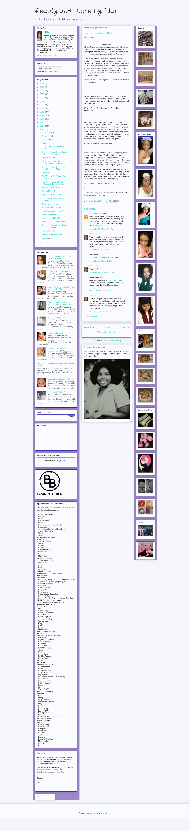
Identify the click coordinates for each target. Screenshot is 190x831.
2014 (42, 126)
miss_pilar (105, 52)
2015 (42, 122)
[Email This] (107, 201)
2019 (42, 108)
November (46, 136)
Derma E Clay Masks (56, 348)
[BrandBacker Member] (50, 496)
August (45, 239)
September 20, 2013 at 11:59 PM (101, 261)
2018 (42, 112)
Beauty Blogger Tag (50, 204)
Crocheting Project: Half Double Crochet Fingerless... (54, 153)
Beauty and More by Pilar (76, 11)
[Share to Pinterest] (117, 201)
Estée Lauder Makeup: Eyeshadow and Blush (52, 162)
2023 (42, 94)
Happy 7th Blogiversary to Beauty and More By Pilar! (61, 288)
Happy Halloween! (55, 333)
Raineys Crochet (96, 213)
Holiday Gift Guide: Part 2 (58, 392)
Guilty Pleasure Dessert (51, 207)
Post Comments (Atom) (112, 341)
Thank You (46, 173)
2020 (42, 105)
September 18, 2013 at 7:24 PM (101, 229)
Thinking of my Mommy (94, 347)
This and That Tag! (49, 191)
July (44, 242)
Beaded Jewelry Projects (52, 234)
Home (107, 327)
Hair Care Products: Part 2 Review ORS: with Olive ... (53, 183)
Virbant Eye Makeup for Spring (60, 379)
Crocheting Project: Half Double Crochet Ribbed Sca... (54, 226)
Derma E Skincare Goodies (59, 271)
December (46, 133)
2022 (42, 98)
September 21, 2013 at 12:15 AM (101, 272)
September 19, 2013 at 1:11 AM (101, 250)
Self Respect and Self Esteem (54, 221)
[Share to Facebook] (114, 201)
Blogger (108, 813)
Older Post (125, 327)
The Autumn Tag (48, 158)
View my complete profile (47, 55)
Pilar (91, 234)
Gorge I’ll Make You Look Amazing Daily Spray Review (59, 303)
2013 (42, 129)
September (47, 143)
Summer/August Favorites (52, 214)
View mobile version (106, 332)
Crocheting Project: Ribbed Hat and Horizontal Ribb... (54, 168)
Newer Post (89, 327)
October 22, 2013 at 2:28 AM (100, 291)
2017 (42, 115)
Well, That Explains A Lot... (59, 318)
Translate (56, 72)
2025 (42, 87)
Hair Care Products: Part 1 (52, 188)
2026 (42, 83)
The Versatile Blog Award (52, 195)
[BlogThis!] (110, 201)
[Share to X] (112, 201)
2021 (42, 101)
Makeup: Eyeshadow (50, 231)
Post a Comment (93, 316)
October (45, 140)
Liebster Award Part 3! (51, 218)
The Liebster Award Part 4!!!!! (54, 211)
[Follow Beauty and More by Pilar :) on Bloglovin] (55, 462)
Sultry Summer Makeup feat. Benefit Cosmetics (59, 257)
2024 (42, 91)
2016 (42, 119)
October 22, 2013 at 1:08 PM (100, 311)
